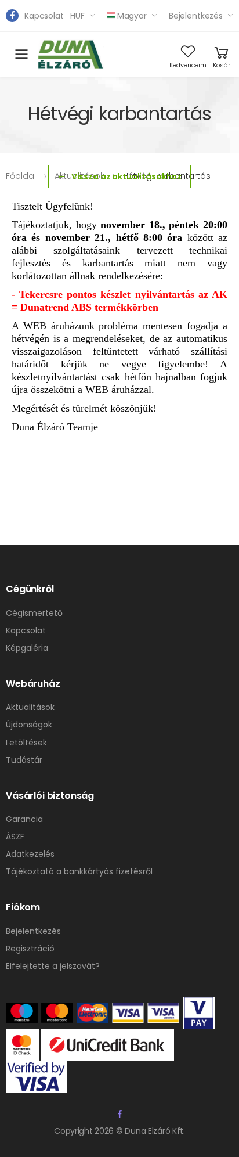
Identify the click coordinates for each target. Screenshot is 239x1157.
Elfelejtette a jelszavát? (53, 966)
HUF (77, 15)
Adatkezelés (30, 854)
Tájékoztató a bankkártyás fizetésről (79, 871)
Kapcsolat (44, 15)
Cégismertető (34, 613)
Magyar (132, 15)
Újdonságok (29, 724)
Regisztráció (30, 948)
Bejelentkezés (196, 15)
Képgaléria (27, 648)
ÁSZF (15, 836)
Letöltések (26, 742)
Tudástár (24, 760)
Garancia (24, 819)
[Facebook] (12, 15)
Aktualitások (30, 707)
